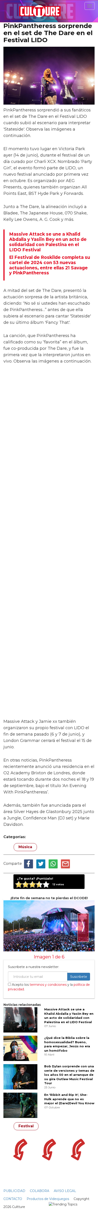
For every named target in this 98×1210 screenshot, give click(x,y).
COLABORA (39, 1191)
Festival (26, 1126)
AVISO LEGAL (65, 1191)
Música (25, 847)
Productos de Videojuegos (48, 1199)
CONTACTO (12, 1199)
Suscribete (78, 977)
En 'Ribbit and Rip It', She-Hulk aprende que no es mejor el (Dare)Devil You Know (69, 1099)
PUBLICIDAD (14, 1191)
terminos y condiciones (48, 985)
